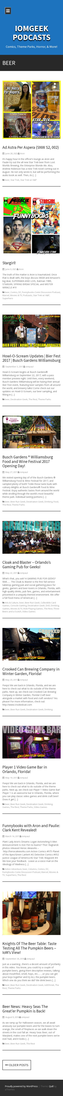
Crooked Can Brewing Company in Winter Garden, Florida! (31, 671)
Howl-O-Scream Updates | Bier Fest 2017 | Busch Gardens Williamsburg (31, 358)
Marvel (5, 295)
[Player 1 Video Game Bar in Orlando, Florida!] (31, 742)
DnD (48, 605)
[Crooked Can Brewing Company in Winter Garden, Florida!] (31, 644)
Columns (32, 869)
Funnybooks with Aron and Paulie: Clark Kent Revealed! (31, 828)
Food (55, 501)
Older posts (18, 1065)
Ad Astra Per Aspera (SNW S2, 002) (30, 147)
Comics (13, 292)
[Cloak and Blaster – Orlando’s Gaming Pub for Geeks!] (31, 538)
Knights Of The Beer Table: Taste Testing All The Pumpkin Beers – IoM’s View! (29, 948)
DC (19, 292)
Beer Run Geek (17, 501)
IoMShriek (49, 985)
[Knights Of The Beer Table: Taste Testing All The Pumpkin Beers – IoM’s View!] (31, 913)
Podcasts (27, 295)
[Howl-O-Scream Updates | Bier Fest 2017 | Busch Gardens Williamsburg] (31, 331)
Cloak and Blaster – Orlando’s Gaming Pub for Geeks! (26, 564)
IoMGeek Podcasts (32, 32)
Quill (51, 1086)
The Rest (33, 399)
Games (6, 608)
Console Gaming (18, 605)
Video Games (29, 611)
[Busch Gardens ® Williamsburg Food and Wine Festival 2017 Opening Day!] (31, 432)
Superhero (7, 298)
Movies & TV (16, 295)
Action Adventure (13, 869)
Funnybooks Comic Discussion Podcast (41, 292)
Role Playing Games (33, 608)
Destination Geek (19, 399)
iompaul (29, 366)
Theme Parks (44, 399)
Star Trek (14, 179)
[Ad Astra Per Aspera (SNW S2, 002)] (31, 110)
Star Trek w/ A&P (28, 179)
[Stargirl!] (31, 225)
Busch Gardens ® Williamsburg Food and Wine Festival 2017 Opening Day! (27, 461)
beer (7, 179)
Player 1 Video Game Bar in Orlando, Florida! (24, 769)
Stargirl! (9, 262)
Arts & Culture (11, 602)
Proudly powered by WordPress (21, 1086)
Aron (22, 153)
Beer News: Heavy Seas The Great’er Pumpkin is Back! (25, 1009)
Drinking (48, 501)
